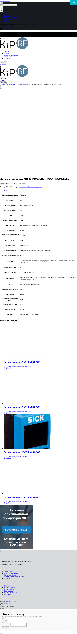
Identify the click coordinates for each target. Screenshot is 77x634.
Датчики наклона (9, 587)
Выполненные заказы (11, 573)
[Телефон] (1, 29)
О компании (8, 571)
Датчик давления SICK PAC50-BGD (22, 452)
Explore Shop (4, 27)
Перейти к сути (5, 1)
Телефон (5, 620)
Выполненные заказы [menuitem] (11, 17)
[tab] (40, 190)
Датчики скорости (9, 589)
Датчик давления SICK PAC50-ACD (22, 407)
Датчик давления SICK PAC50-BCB (22, 362)
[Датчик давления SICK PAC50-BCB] (27, 358)
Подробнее (7, 368)
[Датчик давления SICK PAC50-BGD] (27, 448)
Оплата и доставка (10, 575)
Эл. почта (5, 622)
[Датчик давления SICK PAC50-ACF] (27, 493)
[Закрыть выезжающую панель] (1, 11)
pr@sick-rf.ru (8, 603)
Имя (4, 618)
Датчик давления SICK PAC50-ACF (22, 497)
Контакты (7, 578)
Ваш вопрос (6, 626)
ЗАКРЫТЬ (73, 2)
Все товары (7, 594)
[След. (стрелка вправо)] (2, 633)
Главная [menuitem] (6, 14)
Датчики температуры (11, 592)
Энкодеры (7, 586)
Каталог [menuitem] (6, 16)
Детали (6, 190)
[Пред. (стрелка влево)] (1, 633)
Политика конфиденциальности (14, 576)
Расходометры (8, 591)
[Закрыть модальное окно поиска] (1, 3)
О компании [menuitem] (8, 19)
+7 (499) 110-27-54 (12, 601)
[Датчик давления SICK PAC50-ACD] (27, 403)
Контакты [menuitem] (7, 21)
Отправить (5, 628)
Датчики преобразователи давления (30, 187)
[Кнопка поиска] (1, 8)
